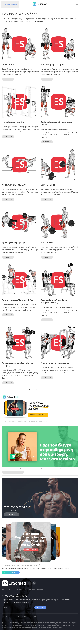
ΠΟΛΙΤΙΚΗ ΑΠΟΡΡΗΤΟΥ (21, 616)
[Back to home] (40, 4)
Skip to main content (10, 4)
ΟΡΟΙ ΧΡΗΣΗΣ (6, 616)
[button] (77, 4)
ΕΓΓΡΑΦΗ (40, 607)
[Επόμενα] (50, 389)
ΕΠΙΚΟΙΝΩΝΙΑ (36, 616)
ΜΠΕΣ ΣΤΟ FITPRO (9, 572)
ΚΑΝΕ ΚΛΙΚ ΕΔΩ (11, 514)
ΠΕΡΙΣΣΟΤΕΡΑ (8, 79)
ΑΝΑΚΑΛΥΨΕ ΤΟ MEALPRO (11, 472)
